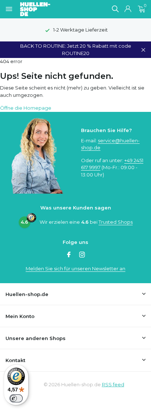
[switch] (16, 398)
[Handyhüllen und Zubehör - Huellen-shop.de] (47, 9)
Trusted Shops (116, 222)
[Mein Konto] (127, 9)
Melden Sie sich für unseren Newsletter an (75, 268)
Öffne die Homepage (25, 108)
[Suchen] (115, 8)
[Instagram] (82, 255)
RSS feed (113, 384)
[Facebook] (69, 255)
